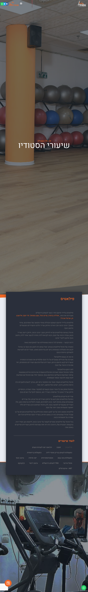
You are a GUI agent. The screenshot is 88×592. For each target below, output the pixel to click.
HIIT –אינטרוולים (65, 468)
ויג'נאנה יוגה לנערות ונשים (42, 447)
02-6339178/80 (14, 4)
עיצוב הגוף (20, 458)
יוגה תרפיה (33, 458)
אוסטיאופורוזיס (47, 458)
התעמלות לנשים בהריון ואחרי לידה (59, 452)
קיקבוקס (21, 463)
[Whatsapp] (1, 3)
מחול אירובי (67, 463)
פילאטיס (68, 447)
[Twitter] (4, 3)
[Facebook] (6, 3)
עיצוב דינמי (33, 463)
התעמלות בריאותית (34, 452)
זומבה (58, 447)
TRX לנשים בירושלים (50, 463)
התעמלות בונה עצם (65, 458)
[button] (21, 3)
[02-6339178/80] (11, 4)
